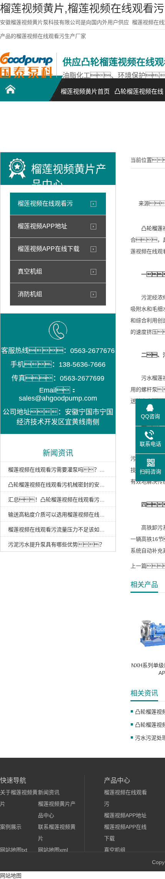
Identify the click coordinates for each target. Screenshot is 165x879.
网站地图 (10, 875)
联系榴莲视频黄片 (26, 128)
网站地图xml (53, 850)
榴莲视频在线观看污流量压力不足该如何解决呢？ (58, 529)
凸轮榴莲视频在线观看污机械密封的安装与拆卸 (58, 485)
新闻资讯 (48, 792)
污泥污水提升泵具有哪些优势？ (56, 544)
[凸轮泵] (26, 76)
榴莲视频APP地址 (42, 226)
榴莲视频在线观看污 (45, 203)
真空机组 (30, 271)
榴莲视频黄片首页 (85, 91)
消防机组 (30, 294)
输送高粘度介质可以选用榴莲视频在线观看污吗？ (58, 514)
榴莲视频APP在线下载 (48, 249)
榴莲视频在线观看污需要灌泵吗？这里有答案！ (58, 470)
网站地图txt (13, 850)
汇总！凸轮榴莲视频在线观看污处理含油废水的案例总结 (58, 499)
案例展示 (10, 827)
